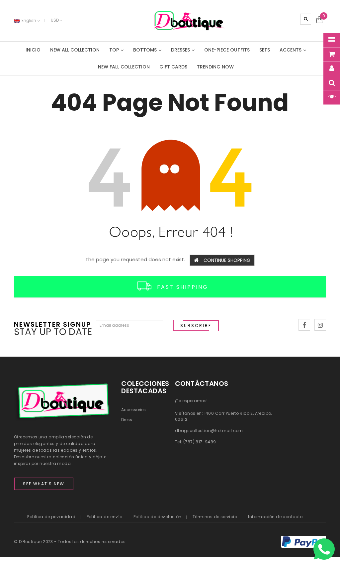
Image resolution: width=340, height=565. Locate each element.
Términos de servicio (215, 516)
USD (55, 20)
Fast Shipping (182, 286)
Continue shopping (227, 260)
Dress (126, 419)
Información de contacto (275, 516)
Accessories (133, 409)
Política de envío (105, 516)
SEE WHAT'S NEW (43, 484)
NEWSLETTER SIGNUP (52, 324)
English (29, 20)
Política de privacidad (51, 516)
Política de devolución (157, 516)
